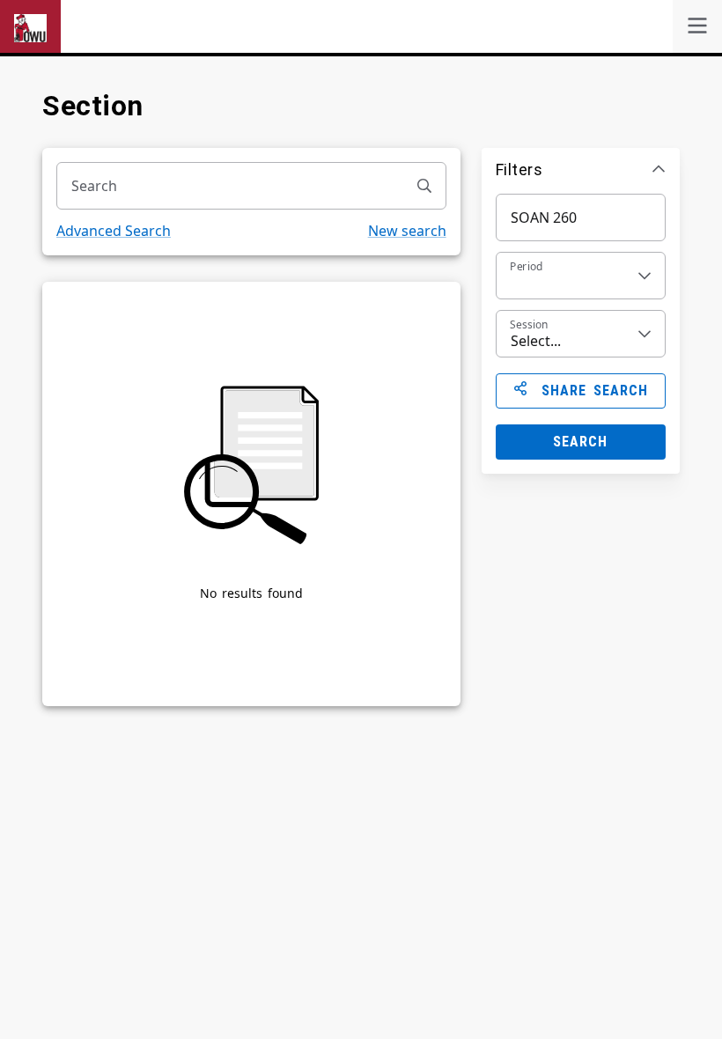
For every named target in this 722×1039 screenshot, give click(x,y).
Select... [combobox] (536, 340)
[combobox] (230, 186)
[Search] (424, 186)
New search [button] (407, 230)
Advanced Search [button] (113, 230)
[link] (697, 26)
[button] (581, 169)
